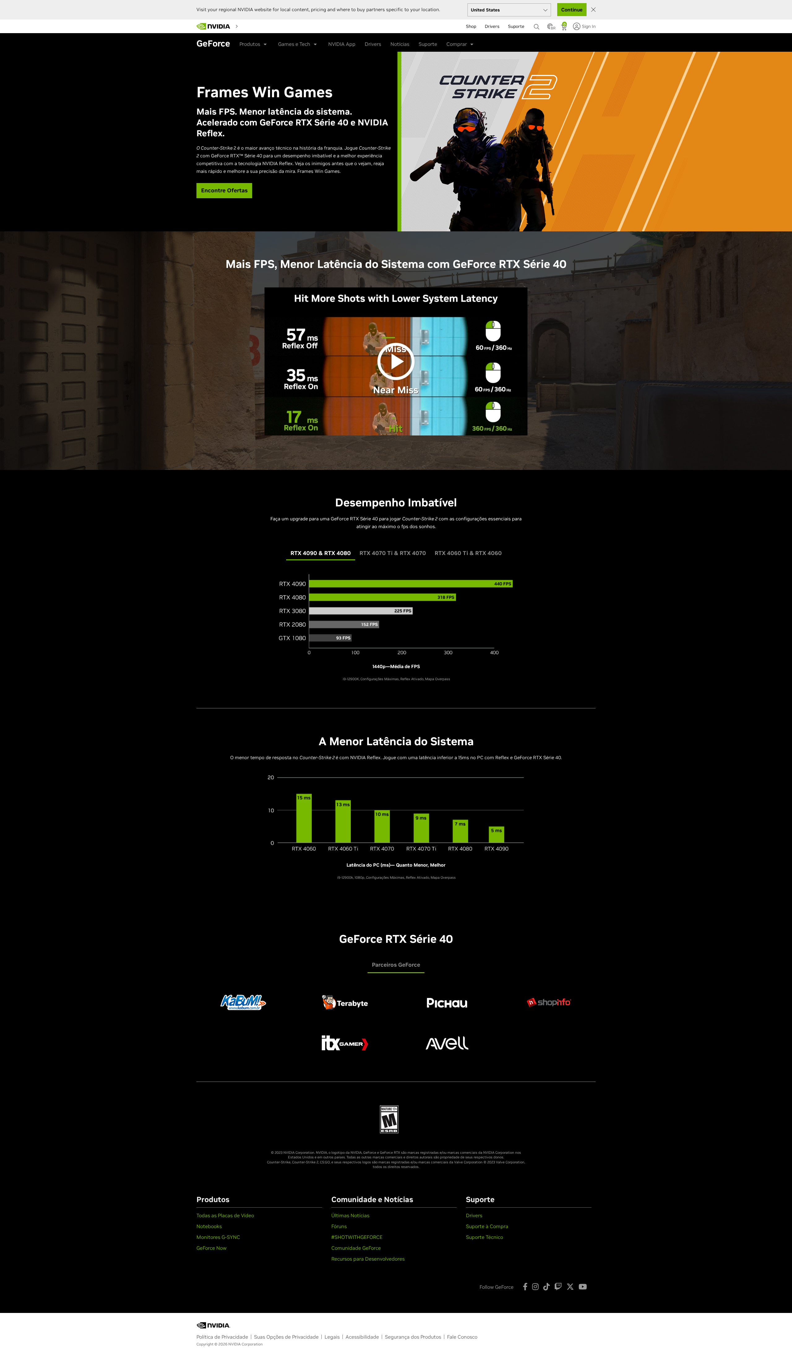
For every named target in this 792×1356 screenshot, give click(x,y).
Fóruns (339, 1226)
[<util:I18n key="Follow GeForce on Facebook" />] (525, 1286)
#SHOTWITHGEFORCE (356, 1237)
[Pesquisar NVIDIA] (537, 25)
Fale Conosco (462, 1337)
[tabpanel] (396, 627)
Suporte (428, 44)
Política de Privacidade (222, 1337)
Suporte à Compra (487, 1226)
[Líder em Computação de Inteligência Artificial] (213, 26)
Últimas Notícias (350, 1215)
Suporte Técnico (484, 1237)
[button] (550, 28)
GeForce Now (211, 1248)
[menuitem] (251, 26)
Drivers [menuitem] (492, 26)
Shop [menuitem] (471, 26)
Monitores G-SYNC (218, 1237)
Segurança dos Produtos (413, 1337)
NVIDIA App (341, 44)
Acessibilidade (362, 1337)
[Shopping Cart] (564, 28)
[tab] (320, 553)
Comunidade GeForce (356, 1248)
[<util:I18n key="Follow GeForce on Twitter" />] (570, 1286)
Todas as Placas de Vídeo (225, 1215)
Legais (332, 1337)
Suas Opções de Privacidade (286, 1337)
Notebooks (209, 1226)
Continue (572, 10)
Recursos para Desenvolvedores (368, 1259)
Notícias (399, 44)
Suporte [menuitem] (516, 26)
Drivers (373, 44)
